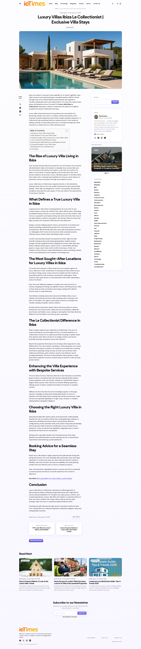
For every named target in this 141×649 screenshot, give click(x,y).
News (96, 150)
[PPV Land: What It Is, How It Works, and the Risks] (41, 528)
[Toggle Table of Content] (66, 130)
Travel (96, 261)
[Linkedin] (30, 640)
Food (95, 213)
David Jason (97, 164)
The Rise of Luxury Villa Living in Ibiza (42, 133)
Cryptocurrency (99, 197)
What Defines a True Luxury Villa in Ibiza (43, 135)
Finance (96, 210)
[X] (23, 640)
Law (95, 228)
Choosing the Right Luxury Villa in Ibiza (43, 144)
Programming (98, 238)
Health (96, 220)
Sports (96, 256)
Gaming (96, 218)
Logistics (97, 233)
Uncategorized (98, 267)
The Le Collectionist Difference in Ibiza (43, 140)
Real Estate (70, 27)
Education (97, 203)
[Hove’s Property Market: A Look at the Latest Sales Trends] (69, 528)
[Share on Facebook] (20, 108)
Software (97, 254)
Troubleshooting (99, 264)
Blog (95, 187)
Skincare (96, 249)
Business (97, 192)
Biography (97, 185)
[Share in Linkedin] (20, 111)
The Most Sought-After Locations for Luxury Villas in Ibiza (49, 138)
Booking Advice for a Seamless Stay (42, 147)
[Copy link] (20, 115)
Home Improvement (100, 223)
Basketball (97, 182)
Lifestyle (96, 231)
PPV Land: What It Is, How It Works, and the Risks (54, 478)
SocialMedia (97, 251)
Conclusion (34, 149)
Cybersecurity (98, 200)
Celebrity (97, 195)
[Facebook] (20, 640)
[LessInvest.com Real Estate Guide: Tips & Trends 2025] (105, 567)
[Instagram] (26, 640)
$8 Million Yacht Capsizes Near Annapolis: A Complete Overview (106, 167)
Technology (97, 259)
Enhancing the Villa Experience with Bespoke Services (48, 142)
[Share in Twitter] (20, 104)
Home (56, 8)
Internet (96, 226)
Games (96, 215)
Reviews (96, 246)
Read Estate (97, 241)
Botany (96, 190)
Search (96, 97)
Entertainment (98, 205)
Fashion (96, 208)
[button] (20, 4)
